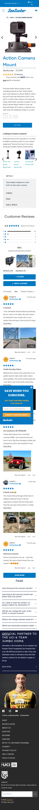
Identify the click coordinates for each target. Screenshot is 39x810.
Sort (16, 292)
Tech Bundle (29, 162)
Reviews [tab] (8, 271)
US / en (31, 3)
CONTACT (6, 747)
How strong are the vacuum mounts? (17, 588)
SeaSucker (8, 70)
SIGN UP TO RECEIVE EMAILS (16, 415)
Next (36, 37)
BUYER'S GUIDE (8, 724)
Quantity (5, 113)
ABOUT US (6, 728)
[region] (19, 261)
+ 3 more (31, 346)
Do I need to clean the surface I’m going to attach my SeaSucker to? (16, 604)
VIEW (19, 701)
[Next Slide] (34, 261)
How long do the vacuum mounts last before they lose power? (17, 595)
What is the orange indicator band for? (18, 619)
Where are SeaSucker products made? (18, 626)
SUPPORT (6, 732)
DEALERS (6, 739)
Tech (12, 17)
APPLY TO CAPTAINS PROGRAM (15, 743)
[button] (35, 10)
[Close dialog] (31, 387)
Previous (2, 37)
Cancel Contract (8, 758)
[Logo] (17, 10)
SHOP (4, 720)
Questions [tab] (21, 271)
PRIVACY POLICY (9, 750)
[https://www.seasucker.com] (7, 17)
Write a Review (24, 284)
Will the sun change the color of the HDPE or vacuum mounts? (16, 612)
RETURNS (6, 735)
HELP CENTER (8, 754)
